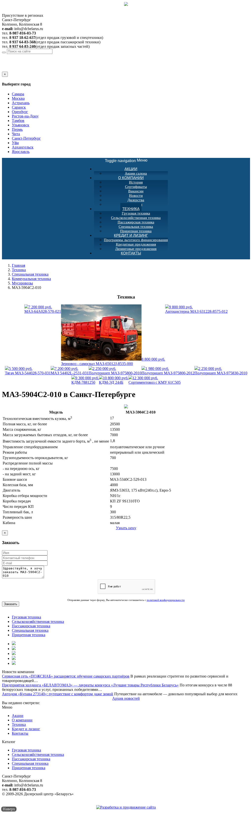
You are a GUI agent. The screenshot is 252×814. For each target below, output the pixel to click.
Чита (16, 134)
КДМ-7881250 (85, 380)
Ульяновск (20, 125)
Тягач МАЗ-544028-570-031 (28, 370)
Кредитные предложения (136, 244)
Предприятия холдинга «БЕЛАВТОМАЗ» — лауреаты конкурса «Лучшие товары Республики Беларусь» (90, 685)
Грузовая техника (136, 213)
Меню (126, 160)
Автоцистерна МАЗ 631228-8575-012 (196, 309)
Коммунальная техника (31, 279)
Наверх (9, 809)
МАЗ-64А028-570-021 (42, 309)
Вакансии (135, 191)
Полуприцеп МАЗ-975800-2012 (168, 370)
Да (4, 69)
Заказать (10, 604)
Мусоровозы (22, 283)
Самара (18, 94)
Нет (10, 69)
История (136, 182)
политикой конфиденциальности (166, 599)
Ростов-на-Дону (25, 116)
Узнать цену (126, 528)
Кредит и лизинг (131, 235)
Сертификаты (136, 187)
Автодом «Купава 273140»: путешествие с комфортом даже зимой (57, 694)
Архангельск (22, 147)
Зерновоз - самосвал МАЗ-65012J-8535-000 (113, 361)
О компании (131, 178)
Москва (18, 98)
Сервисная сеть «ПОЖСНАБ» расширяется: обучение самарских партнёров (65, 676)
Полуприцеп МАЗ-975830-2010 (220, 370)
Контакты (131, 253)
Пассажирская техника (136, 222)
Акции (131, 169)
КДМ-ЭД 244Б (113, 380)
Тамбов (18, 120)
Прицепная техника (28, 635)
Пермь (17, 129)
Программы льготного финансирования (136, 240)
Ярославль (21, 152)
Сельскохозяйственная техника (136, 218)
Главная (18, 265)
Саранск (19, 107)
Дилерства (135, 200)
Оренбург (20, 112)
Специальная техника (136, 227)
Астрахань (21, 103)
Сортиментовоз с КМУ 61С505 (154, 380)
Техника (131, 209)
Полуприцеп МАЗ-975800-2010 (115, 370)
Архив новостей (126, 698)
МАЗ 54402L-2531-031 (70, 370)
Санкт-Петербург (45, 56)
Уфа (15, 143)
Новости (136, 196)
